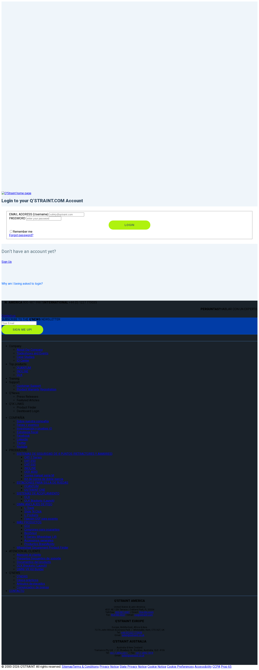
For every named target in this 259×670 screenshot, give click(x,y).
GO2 (27, 526)
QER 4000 (31, 472)
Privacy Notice (109, 666)
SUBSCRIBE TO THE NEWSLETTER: (31, 319)
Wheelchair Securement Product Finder (42, 547)
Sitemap (67, 666)
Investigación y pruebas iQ (34, 428)
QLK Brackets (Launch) (39, 500)
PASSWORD (17, 218)
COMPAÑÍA (16, 418)
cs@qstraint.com (143, 615)
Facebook (23, 436)
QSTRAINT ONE (34, 490)
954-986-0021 (118, 615)
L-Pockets (31, 515)
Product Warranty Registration (36, 389)
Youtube (22, 446)
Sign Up (7, 262)
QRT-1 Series (33, 457)
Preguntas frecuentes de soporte (39, 558)
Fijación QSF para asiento (41, 519)
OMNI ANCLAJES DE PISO (34, 504)
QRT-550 (30, 464)
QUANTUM (24, 368)
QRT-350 (30, 461)
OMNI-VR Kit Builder (30, 569)
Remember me (22, 231)
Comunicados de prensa (33, 587)
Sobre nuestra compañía (33, 421)
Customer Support (29, 386)
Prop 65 (226, 666)
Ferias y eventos (28, 425)
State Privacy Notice (133, 666)
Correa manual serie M (39, 475)
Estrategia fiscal (27, 432)
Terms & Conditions (86, 666)
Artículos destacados (31, 583)
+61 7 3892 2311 (119, 653)
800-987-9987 (122, 612)
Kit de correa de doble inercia (43, 479)
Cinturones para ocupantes (42, 529)
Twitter (21, 443)
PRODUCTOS (18, 450)
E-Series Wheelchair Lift (40, 537)
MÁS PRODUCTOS (29, 522)
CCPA (216, 666)
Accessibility (203, 666)
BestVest (30, 533)
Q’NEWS (14, 573)
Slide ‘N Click (33, 511)
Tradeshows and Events (32, 353)
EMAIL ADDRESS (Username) (29, 214)
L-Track (29, 508)
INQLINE (22, 371)
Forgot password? (21, 235)
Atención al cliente (29, 555)
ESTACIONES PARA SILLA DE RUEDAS (42, 482)
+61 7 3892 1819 (144, 653)
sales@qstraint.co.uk (133, 635)
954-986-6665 (146, 612)
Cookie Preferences (180, 666)
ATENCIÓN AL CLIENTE (24, 551)
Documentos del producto (34, 562)
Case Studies (26, 357)
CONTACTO (16, 591)
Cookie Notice (157, 666)
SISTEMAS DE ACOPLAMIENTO (38, 493)
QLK (19, 375)
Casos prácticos (27, 580)
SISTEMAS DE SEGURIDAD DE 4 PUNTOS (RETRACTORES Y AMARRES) (64, 454)
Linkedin (22, 439)
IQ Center (23, 360)
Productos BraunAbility (39, 544)
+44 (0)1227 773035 (131, 632)
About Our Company (30, 350)
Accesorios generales (38, 540)
